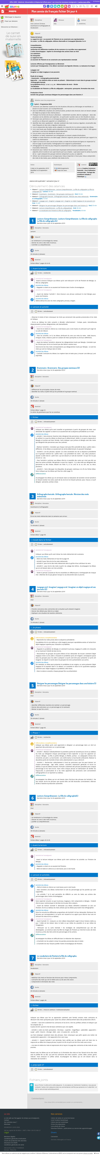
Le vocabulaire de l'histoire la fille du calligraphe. (55, 210)
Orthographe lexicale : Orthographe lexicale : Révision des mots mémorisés (64, 196)
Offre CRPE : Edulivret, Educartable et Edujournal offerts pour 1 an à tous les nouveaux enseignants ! (50, 2)
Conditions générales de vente (14, 1145)
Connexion (54, 1136)
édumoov (7, 1124)
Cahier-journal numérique (59, 1122)
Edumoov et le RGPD (10, 1143)
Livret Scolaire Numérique (59, 1120)
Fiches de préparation (58, 1124)
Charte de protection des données (15, 1141)
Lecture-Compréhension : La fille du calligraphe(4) (55, 208)
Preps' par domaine (11, 21)
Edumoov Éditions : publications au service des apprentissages (71, 1128)
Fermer (97, 1)
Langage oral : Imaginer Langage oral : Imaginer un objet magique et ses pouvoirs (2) (67, 201)
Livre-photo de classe (58, 1126)
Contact (6, 1120)
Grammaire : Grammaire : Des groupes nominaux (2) (56, 194)
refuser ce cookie (88, 1153)
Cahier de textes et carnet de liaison (63, 1118)
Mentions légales (9, 1136)
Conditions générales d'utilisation (15, 1139)
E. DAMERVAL (81, 24)
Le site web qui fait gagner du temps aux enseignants (21, 1118)
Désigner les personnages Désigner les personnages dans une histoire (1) (63, 205)
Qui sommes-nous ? (10, 1122)
